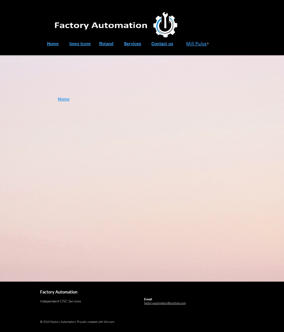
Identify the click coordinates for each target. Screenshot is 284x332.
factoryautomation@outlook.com (165, 303)
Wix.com (109, 321)
